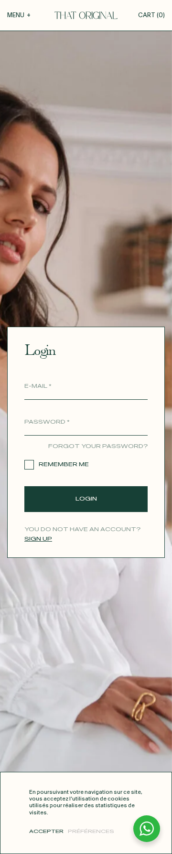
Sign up (38, 539)
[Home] (86, 15)
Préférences (91, 831)
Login (86, 499)
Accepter (46, 831)
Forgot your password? (98, 446)
